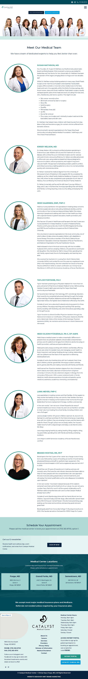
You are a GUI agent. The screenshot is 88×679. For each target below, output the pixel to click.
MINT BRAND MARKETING (51, 677)
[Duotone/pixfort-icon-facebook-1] (5, 667)
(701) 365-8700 (15, 648)
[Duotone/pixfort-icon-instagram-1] (8, 667)
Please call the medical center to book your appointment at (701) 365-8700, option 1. (44, 529)
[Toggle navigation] (85, 7)
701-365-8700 (83, 2)
